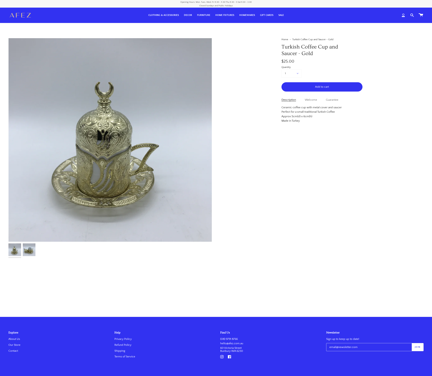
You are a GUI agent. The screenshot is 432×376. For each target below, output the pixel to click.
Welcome (311, 99)
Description (288, 99)
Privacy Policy (123, 339)
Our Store (14, 344)
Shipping (119, 350)
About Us (14, 339)
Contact (13, 350)
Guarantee (332, 99)
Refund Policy (122, 344)
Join (417, 347)
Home (284, 39)
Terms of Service (124, 356)
